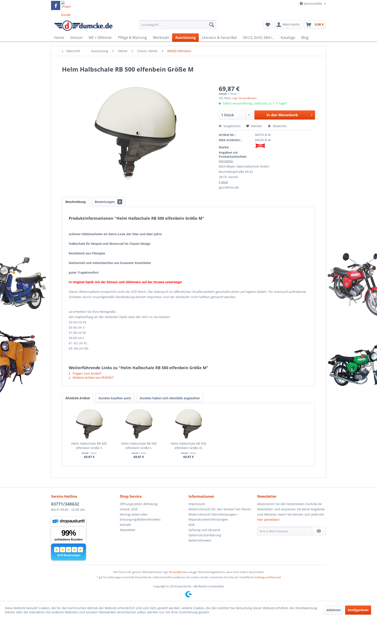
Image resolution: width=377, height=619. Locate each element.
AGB (191, 525)
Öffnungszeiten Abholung (139, 504)
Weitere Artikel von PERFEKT (93, 378)
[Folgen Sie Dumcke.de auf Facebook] (55, 5)
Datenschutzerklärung (204, 535)
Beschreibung (75, 202)
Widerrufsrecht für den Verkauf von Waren (219, 509)
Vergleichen (232, 126)
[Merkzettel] (267, 24)
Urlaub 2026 (129, 509)
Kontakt (125, 525)
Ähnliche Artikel (77, 398)
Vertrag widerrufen (134, 514)
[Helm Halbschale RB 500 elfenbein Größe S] (89, 424)
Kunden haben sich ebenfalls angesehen (170, 398)
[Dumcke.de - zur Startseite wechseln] (83, 25)
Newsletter (128, 530)
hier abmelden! (268, 520)
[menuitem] (177, 26)
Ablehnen (333, 610)
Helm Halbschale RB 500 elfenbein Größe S (89, 445)
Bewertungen (108, 202)
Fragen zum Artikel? (86, 373)
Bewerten (279, 126)
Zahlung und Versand (204, 530)
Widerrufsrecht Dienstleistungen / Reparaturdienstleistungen (213, 517)
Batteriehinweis (199, 540)
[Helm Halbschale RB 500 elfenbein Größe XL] (188, 424)
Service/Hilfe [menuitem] (313, 4)
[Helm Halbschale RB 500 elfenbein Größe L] (139, 424)
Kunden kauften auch (115, 398)
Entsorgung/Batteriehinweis (140, 519)
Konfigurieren (358, 610)
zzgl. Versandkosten (244, 98)
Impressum (196, 504)
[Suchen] (211, 24)
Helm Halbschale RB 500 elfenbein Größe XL (188, 445)
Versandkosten (178, 572)
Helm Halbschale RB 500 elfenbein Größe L (139, 445)
